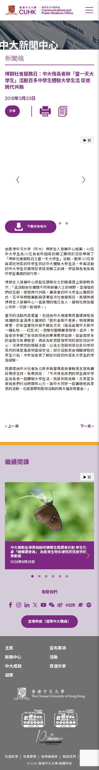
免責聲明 (29, 756)
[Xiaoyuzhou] (80, 605)
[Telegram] (38, 117)
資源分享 (58, 666)
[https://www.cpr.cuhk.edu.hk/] (56, 10)
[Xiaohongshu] (70, 605)
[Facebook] (10, 605)
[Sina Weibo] (51, 117)
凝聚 (9, 675)
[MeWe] (76, 117)
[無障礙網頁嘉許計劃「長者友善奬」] (65, 718)
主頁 (9, 648)
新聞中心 (13, 657)
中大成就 (13, 666)
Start (85, 477)
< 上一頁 (12, 426)
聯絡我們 (69, 756)
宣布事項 (58, 648)
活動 (54, 657)
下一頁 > (87, 426)
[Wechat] (51, 605)
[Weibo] (60, 605)
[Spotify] (89, 605)
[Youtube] (43, 605)
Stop (89, 477)
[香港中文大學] (22, 10)
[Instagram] (18, 605)
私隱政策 (11, 756)
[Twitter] (25, 117)
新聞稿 (14, 58)
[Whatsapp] (63, 117)
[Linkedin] (13, 117)
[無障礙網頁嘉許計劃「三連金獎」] (33, 718)
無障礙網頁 (49, 756)
